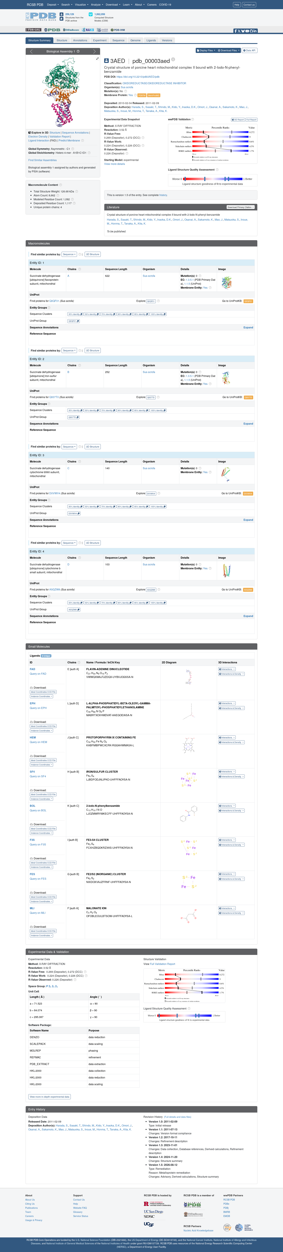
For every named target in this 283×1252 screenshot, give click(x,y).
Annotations (80, 40)
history (163, 195)
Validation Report (59, 136)
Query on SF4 (38, 776)
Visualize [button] (80, 4)
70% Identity (106, 314)
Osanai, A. (215, 107)
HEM (33, 737)
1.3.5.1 (190, 280)
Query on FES (38, 878)
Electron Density (37, 136)
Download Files (228, 50)
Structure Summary (39, 40)
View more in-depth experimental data (49, 1096)
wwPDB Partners (233, 1195)
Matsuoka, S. (111, 111)
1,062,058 (99, 14)
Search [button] (65, 4)
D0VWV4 (54, 493)
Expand (248, 327)
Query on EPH (38, 708)
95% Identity (139, 314)
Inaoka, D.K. (189, 107)
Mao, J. (243, 107)
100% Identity (157, 314)
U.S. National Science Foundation (92, 1240)
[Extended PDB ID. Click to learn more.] (173, 59)
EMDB (226, 1216)
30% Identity (74, 314)
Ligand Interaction (38, 140)
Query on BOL (38, 810)
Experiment (99, 40)
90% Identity (123, 314)
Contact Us (79, 1199)
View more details (114, 164)
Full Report (251, 119)
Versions (167, 40)
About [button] (138, 4)
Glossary (77, 1211)
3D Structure (92, 254)
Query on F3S (38, 844)
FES (32, 874)
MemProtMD (153, 95)
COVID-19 (165, 4)
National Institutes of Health (115, 1243)
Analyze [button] (96, 4)
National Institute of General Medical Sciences (70, 1243)
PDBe (226, 1203)
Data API (250, 50)
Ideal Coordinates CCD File (43, 691)
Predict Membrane (69, 140)
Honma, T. (138, 111)
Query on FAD (38, 673)
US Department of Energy (145, 1240)
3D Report (239, 119)
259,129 (69, 14)
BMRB (226, 1211)
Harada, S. (138, 107)
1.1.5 (187, 283)
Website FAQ (80, 1207)
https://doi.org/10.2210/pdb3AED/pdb (138, 76)
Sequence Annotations (75, 132)
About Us (30, 1199)
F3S (32, 840)
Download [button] (112, 4)
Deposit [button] (52, 4)
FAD (32, 669)
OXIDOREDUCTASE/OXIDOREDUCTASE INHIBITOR (154, 83)
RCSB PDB (35, 4)
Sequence (118, 40)
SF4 (32, 771)
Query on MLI (37, 913)
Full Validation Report (162, 964)
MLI (32, 908)
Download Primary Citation (240, 207)
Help (237, 4)
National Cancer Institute (199, 1240)
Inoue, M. (126, 111)
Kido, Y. (176, 107)
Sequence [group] (68, 254)
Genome (136, 40)
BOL (32, 806)
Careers (152, 4)
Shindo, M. (164, 107)
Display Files (206, 50)
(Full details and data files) (177, 1116)
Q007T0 (54, 397)
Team (28, 1211)
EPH (32, 703)
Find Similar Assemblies (42, 160)
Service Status (80, 1216)
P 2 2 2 (52, 986)
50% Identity (90, 314)
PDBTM (142, 95)
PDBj (225, 1207)
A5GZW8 (54, 589)
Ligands (151, 40)
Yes (130, 95)
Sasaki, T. (151, 107)
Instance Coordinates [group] (41, 696)
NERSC (121, 1246)
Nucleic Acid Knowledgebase (198, 1230)
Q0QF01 (54, 301)
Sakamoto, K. (230, 107)
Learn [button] (126, 4)
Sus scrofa (127, 87)
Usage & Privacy (33, 1220)
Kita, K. (163, 111)
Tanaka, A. (152, 111)
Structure (62, 40)
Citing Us (30, 1203)
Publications (31, 1207)
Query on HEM (38, 742)
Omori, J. (203, 107)
